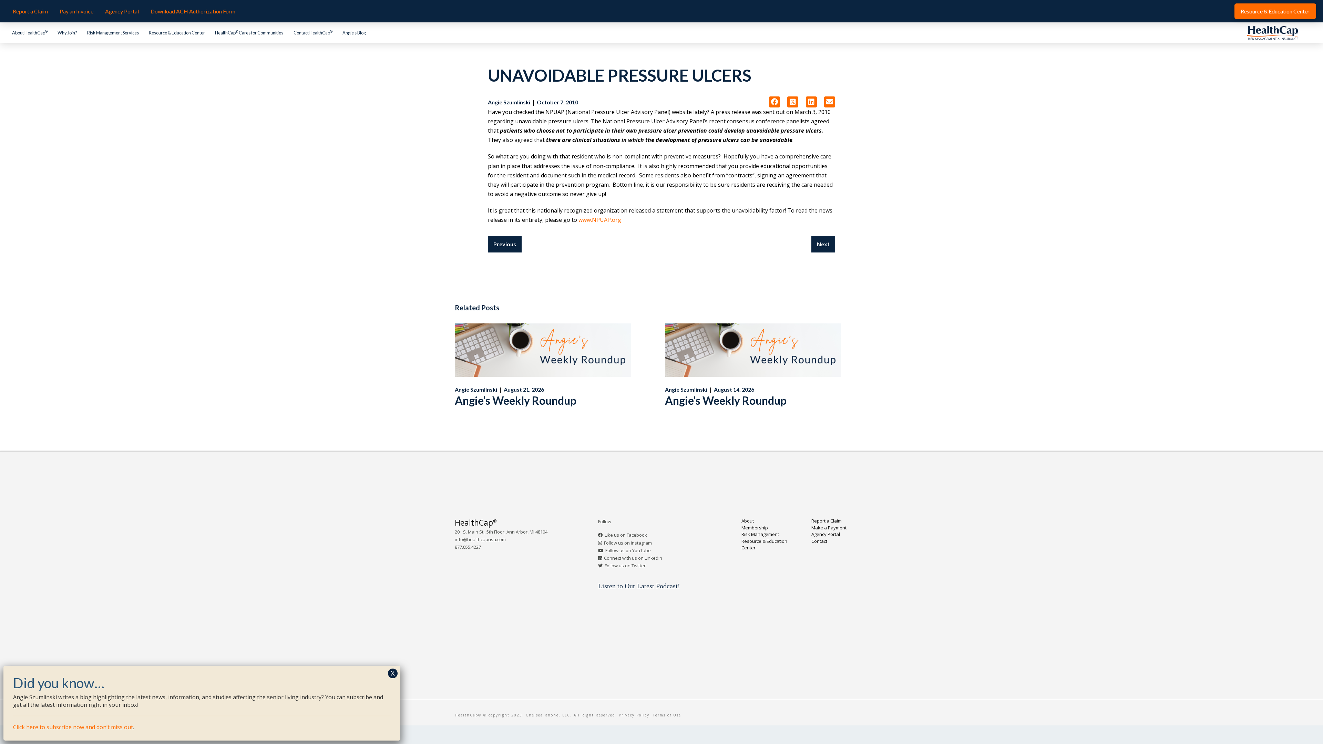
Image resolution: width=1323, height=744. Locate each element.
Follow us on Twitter (625, 565)
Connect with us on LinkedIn (633, 558)
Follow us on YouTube (628, 550)
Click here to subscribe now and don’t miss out (73, 727)
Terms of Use (667, 715)
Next (823, 244)
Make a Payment (829, 528)
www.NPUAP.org (599, 220)
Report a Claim (826, 521)
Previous (504, 244)
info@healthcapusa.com (480, 539)
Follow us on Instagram (628, 543)
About (747, 521)
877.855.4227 (468, 547)
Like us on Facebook (626, 535)
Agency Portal (825, 534)
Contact (819, 541)
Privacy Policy (634, 715)
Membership (754, 528)
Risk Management (760, 534)
